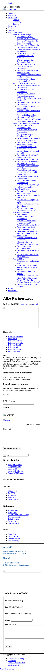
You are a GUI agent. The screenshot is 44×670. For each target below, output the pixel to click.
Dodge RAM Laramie (16, 473)
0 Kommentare (23, 304)
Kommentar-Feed (14, 538)
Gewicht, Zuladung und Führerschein (26, 123)
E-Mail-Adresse (9, 401)
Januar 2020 (12, 495)
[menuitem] (24, 3)
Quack (35, 304)
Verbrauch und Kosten (21, 189)
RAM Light (12, 469)
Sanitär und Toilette (20, 236)
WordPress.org (13, 540)
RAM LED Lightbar (15, 471)
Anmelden (12, 534)
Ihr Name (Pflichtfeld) (14, 601)
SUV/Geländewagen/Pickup (18, 515)
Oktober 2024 (13, 491)
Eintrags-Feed (13, 536)
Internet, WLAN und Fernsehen (24, 83)
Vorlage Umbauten (15, 465)
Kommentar (8, 429)
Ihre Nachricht (10, 624)
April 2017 (12, 497)
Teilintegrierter (13, 519)
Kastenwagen (13, 510)
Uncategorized (13, 523)
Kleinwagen (12, 513)
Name (6, 395)
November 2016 (14, 499)
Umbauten (12, 521)
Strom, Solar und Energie (22, 35)
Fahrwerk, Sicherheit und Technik (25, 159)
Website (6, 407)
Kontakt (11, 3)
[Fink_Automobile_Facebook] (22, 572)
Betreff (7, 620)
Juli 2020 (11, 493)
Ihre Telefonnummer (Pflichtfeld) (18, 614)
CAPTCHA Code (32, 425)
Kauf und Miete (18, 259)
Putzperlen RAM (14, 467)
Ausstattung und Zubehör (22, 212)
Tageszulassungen (14, 517)
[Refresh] (7, 420)
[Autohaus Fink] (9, 9)
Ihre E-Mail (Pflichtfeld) (14, 607)
